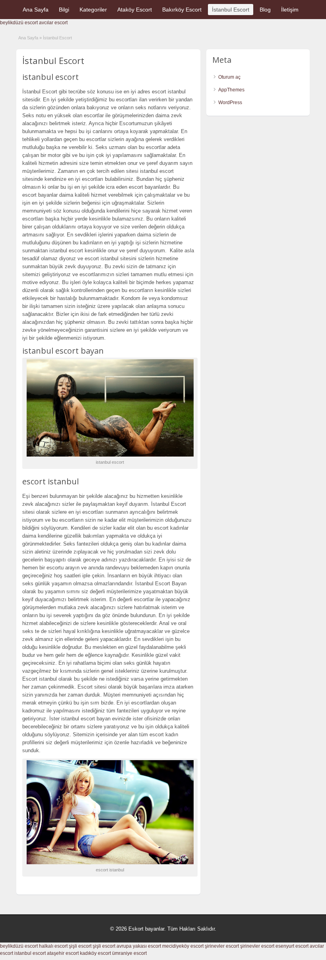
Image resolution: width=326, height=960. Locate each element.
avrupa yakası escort (138, 946)
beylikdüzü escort (19, 22)
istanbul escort (30, 953)
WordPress (230, 102)
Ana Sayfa (36, 9)
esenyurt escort (292, 946)
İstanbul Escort (230, 9)
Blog (265, 9)
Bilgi (64, 9)
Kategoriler (93, 9)
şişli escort (80, 946)
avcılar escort (53, 22)
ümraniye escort (129, 953)
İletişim (290, 9)
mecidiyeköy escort (183, 946)
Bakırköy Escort (182, 9)
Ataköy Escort (134, 9)
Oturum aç (229, 77)
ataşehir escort (63, 953)
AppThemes (231, 90)
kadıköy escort (95, 953)
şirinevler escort (222, 946)
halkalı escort (53, 946)
